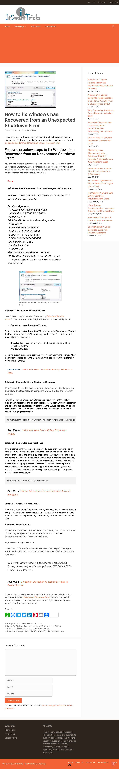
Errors (9, 626)
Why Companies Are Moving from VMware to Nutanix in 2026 (101, 113)
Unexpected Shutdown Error (36, 597)
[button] (113, 26)
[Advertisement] (59, 47)
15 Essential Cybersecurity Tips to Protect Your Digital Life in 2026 (100, 183)
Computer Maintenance (16, 624)
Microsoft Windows (34, 624)
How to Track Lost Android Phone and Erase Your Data (28, 629)
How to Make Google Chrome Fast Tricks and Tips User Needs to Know (35, 631)
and (33, 143)
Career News (50, 26)
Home (7, 26)
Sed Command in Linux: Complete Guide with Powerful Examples (99, 230)
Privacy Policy (113, 2)
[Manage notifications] (113, 764)
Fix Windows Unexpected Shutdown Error (29, 626)
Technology (19, 26)
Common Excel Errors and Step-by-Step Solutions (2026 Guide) (100, 171)
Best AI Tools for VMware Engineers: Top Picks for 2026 (100, 141)
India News (35, 26)
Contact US (102, 2)
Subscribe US (102, 762)
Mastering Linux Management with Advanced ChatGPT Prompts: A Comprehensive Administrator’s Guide (100, 156)
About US (91, 2)
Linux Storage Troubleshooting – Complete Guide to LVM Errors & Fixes (101, 208)
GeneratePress (39, 764)
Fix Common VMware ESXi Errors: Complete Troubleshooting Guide (100, 196)
